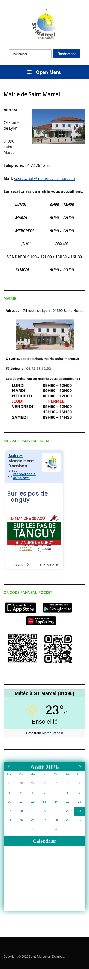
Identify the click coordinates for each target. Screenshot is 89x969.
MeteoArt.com (52, 733)
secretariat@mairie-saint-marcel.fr (44, 178)
